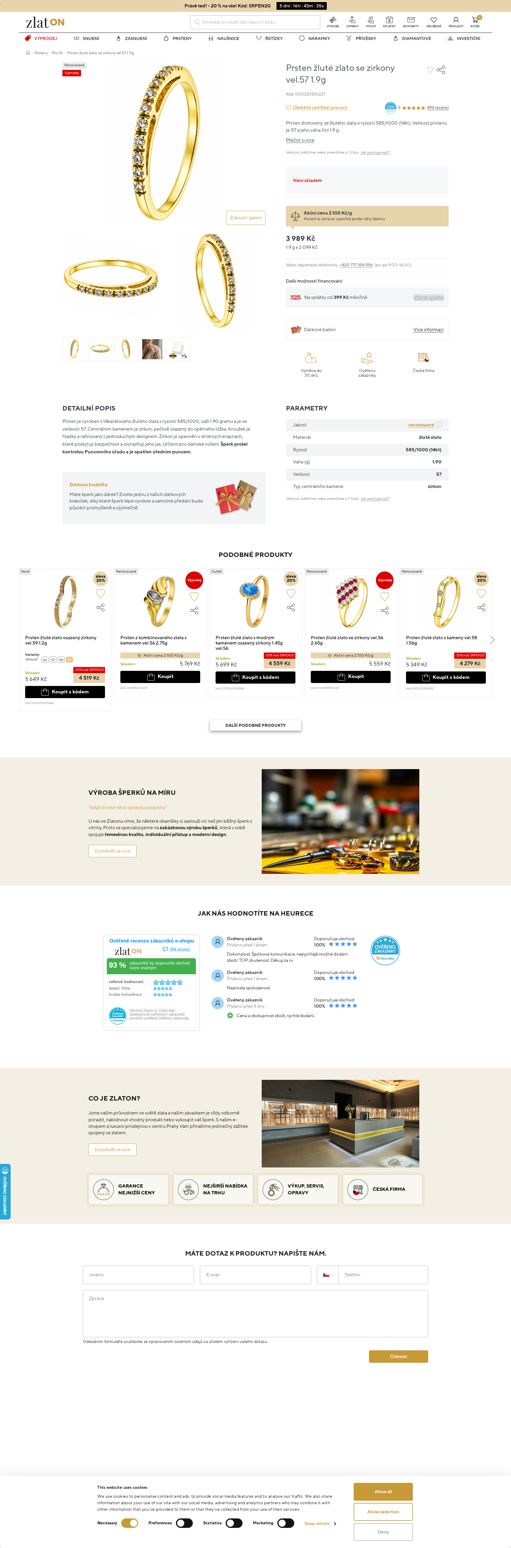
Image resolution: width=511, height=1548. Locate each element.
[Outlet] (255, 604)
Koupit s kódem (70, 692)
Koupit (166, 676)
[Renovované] (160, 604)
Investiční (468, 38)
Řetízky (274, 38)
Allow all (383, 1491)
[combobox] (255, 22)
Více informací (428, 329)
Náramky (319, 38)
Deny (383, 1532)
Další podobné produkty (255, 725)
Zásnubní (136, 38)
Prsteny (182, 38)
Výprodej (45, 38)
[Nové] (65, 604)
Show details (317, 1523)
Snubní (91, 38)
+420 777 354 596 (356, 265)
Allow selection (383, 1512)
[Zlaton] (45, 22)
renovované (421, 425)
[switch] (184, 1523)
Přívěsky (366, 38)
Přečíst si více (300, 140)
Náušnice (228, 38)
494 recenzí (438, 107)
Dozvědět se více (112, 851)
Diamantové (416, 38)
